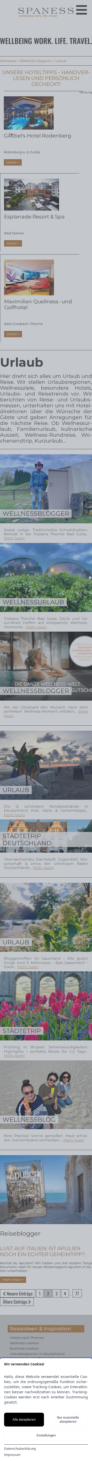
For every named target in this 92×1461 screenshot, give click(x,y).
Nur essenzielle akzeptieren (68, 1419)
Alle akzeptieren (24, 1419)
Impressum (12, 1455)
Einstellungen (46, 1435)
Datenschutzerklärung (20, 1449)
